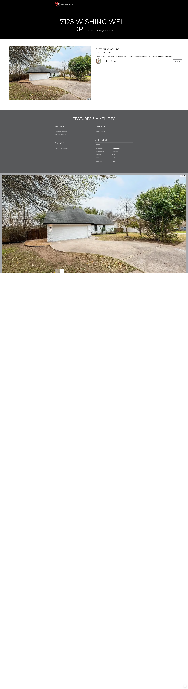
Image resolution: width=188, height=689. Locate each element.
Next (62, 271)
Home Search (102, 3)
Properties (92, 3)
